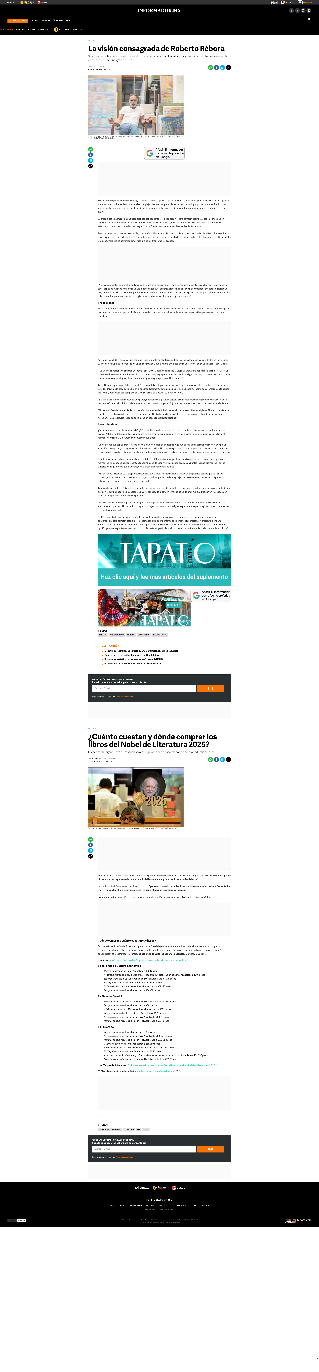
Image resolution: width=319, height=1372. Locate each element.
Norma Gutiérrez (97, 66)
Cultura (92, 40)
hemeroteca (150, 1209)
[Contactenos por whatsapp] (308, 9)
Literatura (129, 1129)
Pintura (130, 634)
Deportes (150, 1205)
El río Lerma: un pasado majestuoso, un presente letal (132, 663)
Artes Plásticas (117, 634)
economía (205, 1205)
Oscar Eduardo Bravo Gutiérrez (103, 758)
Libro (146, 1129)
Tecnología (162, 1205)
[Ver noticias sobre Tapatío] (144, 607)
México (46, 20)
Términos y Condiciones (125, 696)
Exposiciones (143, 634)
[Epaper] (287, 2)
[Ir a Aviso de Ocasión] (141, 1185)
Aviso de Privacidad (145, 1222)
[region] (159, 1366)
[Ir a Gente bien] (178, 1185)
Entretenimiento (179, 1205)
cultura (193, 1205)
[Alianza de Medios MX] (291, 1219)
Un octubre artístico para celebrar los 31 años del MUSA (134, 659)
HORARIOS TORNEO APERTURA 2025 (32, 29)
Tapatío (102, 634)
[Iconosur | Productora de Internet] (12, 1219)
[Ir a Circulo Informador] (25, 1)
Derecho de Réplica (158, 1222)
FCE (138, 1129)
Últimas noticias (18, 20)
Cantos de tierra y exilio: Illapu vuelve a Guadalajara (132, 655)
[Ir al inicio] (37, 10)
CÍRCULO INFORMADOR (70, 29)
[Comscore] (304, 1219)
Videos (59, 20)
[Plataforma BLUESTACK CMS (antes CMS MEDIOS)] (21, 1219)
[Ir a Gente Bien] (40, 1)
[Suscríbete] (304, 2)
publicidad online (167, 1209)
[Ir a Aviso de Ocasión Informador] (12, 1)
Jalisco (35, 20)
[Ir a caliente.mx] (274, 2)
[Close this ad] (317, 1358)
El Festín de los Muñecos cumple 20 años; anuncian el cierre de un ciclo (141, 651)
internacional (136, 1205)
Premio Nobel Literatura (109, 1129)
